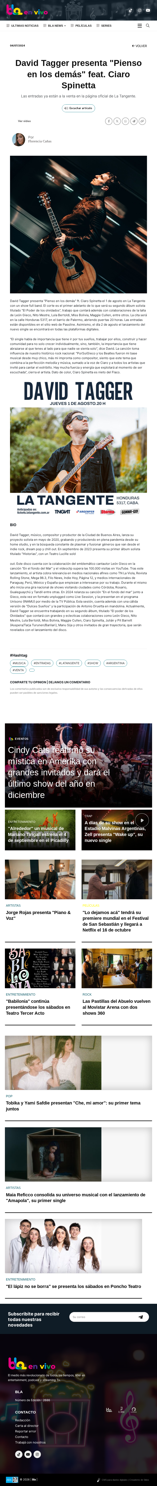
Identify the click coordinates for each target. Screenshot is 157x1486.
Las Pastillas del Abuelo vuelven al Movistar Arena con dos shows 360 (116, 1007)
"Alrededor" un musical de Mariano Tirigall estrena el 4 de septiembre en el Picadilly (38, 834)
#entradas (42, 663)
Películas (83, 25)
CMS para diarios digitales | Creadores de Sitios (125, 1480)
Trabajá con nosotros (30, 1442)
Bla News (56, 25)
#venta (18, 670)
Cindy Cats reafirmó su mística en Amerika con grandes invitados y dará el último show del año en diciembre (59, 772)
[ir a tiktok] (130, 10)
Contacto (21, 1437)
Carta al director (27, 1426)
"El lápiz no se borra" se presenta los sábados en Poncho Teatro (73, 1286)
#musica (19, 663)
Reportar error (25, 1431)
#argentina (115, 663)
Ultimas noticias (24, 25)
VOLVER (141, 46)
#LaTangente (69, 663)
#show (92, 663)
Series (106, 25)
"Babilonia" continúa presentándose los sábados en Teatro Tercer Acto (38, 1007)
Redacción (22, 1420)
